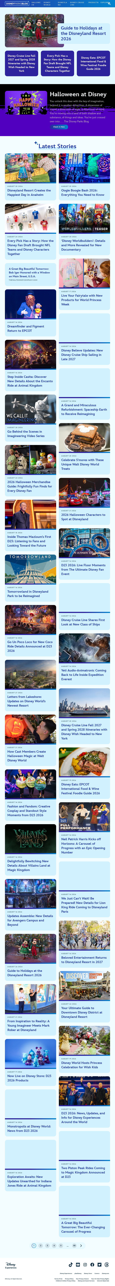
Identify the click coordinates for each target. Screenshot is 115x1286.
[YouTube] (78, 1265)
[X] (99, 1265)
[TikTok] (71, 1265)
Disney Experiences (66, 1273)
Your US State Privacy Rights (100, 1279)
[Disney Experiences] (11, 1266)
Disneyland (62, 4)
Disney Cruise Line (77, 4)
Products (93, 2)
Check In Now (59, 127)
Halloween (36, 4)
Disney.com (105, 1273)
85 (74, 1246)
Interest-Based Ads (103, 1281)
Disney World (47, 4)
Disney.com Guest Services (86, 1281)
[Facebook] (92, 1265)
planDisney (78, 1273)
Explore (105, 2)
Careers (97, 1273)
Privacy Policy (69, 1279)
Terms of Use (58, 1279)
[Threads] (106, 1265)
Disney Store (88, 1273)
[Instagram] (85, 1265)
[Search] (109, 3)
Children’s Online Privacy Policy (65, 1281)
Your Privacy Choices (82, 1279)
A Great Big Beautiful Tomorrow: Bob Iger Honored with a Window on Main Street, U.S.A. (29, 272)
